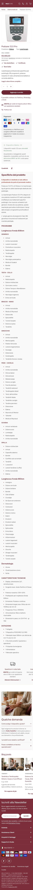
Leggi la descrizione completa (10, 81)
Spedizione (12, 58)
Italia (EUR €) (8, 848)
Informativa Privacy (14, 823)
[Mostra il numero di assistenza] (23, 4)
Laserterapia (24, 49)
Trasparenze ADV (12, 887)
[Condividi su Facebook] (12, 168)
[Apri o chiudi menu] (2, 4)
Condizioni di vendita (8, 866)
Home (3, 9)
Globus (11, 49)
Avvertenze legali (23, 866)
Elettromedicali (12, 9)
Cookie (3, 870)
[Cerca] (19, 3)
